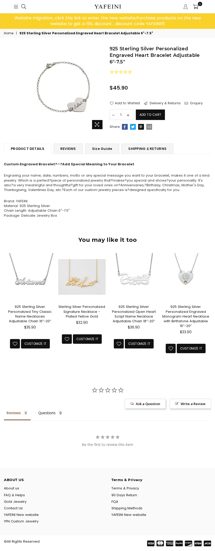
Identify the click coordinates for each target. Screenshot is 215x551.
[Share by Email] (149, 127)
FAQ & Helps (14, 495)
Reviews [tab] (14, 412)
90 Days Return (124, 495)
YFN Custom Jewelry (21, 521)
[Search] (24, 6)
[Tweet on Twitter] (133, 127)
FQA (114, 501)
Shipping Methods (126, 508)
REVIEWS (68, 148)
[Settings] (185, 6)
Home (8, 33)
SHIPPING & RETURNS (147, 148)
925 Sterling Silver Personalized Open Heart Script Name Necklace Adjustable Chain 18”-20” (134, 314)
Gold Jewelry (15, 501)
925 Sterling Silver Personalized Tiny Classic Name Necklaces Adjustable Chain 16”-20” (30, 314)
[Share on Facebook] (125, 127)
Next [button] (206, 309)
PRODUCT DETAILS (27, 148)
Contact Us (13, 508)
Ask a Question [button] (148, 403)
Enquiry (196, 103)
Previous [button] (8, 309)
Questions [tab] (47, 412)
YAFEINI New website (21, 514)
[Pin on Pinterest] (141, 127)
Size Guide (102, 148)
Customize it (35, 343)
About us (11, 488)
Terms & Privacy (125, 488)
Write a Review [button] (193, 403)
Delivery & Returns (165, 103)
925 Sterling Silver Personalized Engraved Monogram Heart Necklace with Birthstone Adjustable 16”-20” (185, 316)
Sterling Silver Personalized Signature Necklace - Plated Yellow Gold (81, 311)
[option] (107, 21)
